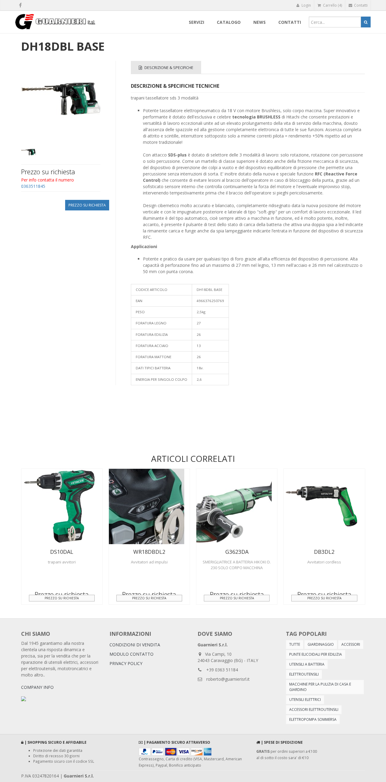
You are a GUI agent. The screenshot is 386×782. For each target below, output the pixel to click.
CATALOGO (229, 22)
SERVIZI (196, 22)
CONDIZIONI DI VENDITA (134, 645)
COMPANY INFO (37, 687)
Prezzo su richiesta (87, 205)
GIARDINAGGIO (321, 644)
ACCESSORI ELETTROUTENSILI (313, 709)
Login (306, 5)
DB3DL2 (324, 551)
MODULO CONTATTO (131, 654)
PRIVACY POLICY (125, 663)
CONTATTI (289, 22)
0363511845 (33, 186)
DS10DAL (61, 551)
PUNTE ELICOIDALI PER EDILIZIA (315, 654)
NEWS (259, 22)
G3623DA (236, 551)
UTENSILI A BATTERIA (306, 664)
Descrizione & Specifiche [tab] (168, 67)
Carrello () (332, 5)
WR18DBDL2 (149, 551)
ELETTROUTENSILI (304, 674)
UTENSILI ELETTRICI (305, 699)
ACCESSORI (350, 644)
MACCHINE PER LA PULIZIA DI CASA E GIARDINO (320, 687)
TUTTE (294, 644)
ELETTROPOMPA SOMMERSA (313, 719)
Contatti (360, 5)
